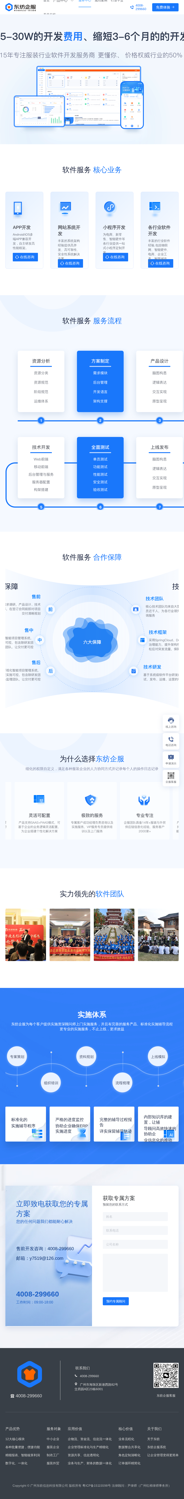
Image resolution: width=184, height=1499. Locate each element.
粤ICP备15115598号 (96, 1485)
